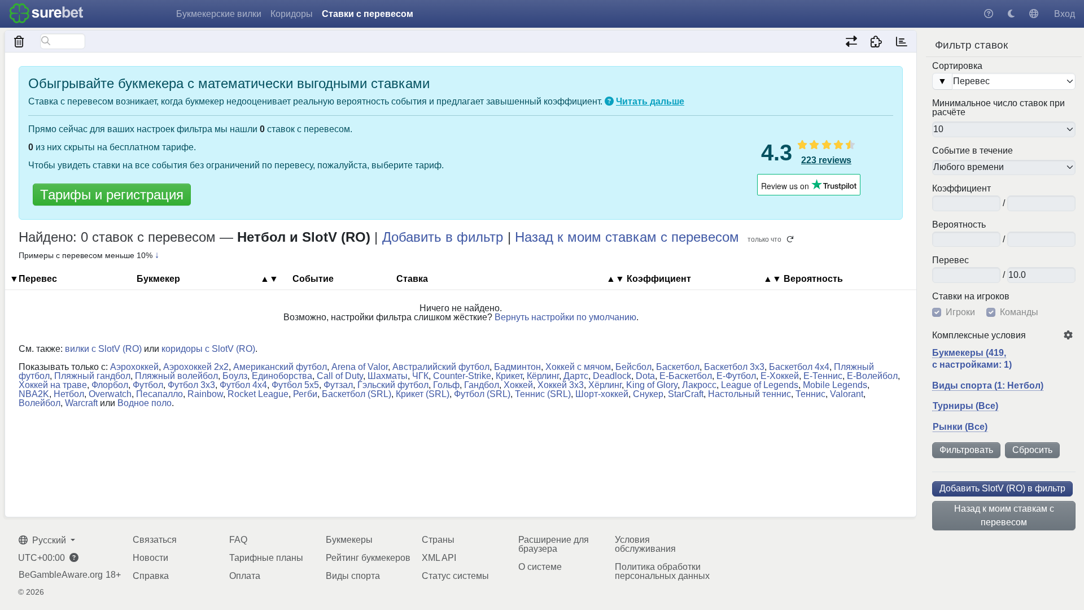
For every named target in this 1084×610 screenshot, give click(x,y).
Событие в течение (972, 150)
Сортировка (957, 66)
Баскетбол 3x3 (734, 367)
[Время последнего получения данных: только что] (901, 41)
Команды (1019, 312)
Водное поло (144, 403)
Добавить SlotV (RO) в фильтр (1002, 488)
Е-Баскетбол (685, 376)
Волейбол (39, 403)
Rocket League (258, 394)
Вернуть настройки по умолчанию (565, 317)
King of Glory (652, 385)
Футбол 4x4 (243, 385)
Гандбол (481, 385)
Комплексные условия (979, 335)
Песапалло (159, 394)
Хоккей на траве (53, 385)
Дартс (575, 376)
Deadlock (612, 376)
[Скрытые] (19, 41)
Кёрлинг (543, 376)
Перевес (950, 260)
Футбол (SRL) (482, 394)
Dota (645, 376)
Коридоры (291, 14)
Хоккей (518, 385)
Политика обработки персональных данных (662, 571)
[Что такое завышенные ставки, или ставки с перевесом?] (609, 101)
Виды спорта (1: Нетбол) (987, 385)
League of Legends (759, 385)
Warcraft (81, 403)
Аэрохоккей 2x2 (196, 367)
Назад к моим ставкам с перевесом (1004, 515)
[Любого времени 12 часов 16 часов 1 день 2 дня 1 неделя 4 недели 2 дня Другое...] (1004, 168)
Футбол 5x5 (295, 385)
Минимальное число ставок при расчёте (998, 108)
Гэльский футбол (393, 385)
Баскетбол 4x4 (799, 367)
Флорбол (109, 385)
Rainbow (205, 394)
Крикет (509, 376)
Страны (438, 539)
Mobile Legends (835, 385)
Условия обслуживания (645, 544)
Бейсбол (633, 367)
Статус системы (455, 576)
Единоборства (282, 376)
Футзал (338, 385)
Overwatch (110, 394)
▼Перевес (33, 279)
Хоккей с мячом (578, 367)
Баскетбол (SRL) (356, 394)
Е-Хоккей (779, 376)
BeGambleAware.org (61, 575)
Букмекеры (349, 539)
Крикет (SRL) (422, 394)
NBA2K (34, 394)
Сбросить (1032, 450)
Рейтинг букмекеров (368, 558)
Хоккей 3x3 (560, 385)
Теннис (810, 394)
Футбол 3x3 (191, 385)
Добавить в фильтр (442, 237)
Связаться (155, 539)
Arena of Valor (359, 367)
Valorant (846, 394)
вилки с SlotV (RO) (103, 349)
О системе (540, 567)
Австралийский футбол (440, 367)
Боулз (234, 376)
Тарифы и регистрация (111, 194)
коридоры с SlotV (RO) (208, 349)
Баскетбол (678, 367)
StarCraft (685, 394)
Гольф (446, 385)
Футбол (148, 385)
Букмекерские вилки (218, 14)
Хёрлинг (605, 385)
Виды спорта (353, 576)
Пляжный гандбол (92, 376)
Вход (1064, 14)
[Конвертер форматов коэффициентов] (851, 41)
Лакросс (699, 385)
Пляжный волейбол (176, 376)
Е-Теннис (822, 376)
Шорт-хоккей (601, 394)
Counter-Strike (462, 376)
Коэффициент (961, 188)
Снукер (648, 394)
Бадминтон (517, 367)
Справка (151, 576)
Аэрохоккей (134, 367)
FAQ (238, 539)
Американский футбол (280, 367)
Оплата (244, 576)
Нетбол (69, 394)
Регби (305, 394)
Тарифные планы (266, 558)
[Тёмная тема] (1011, 14)
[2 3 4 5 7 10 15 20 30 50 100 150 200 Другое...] (1004, 129)
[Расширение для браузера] (876, 41)
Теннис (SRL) (543, 394)
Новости (150, 558)
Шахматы (388, 376)
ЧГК (420, 376)
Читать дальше (650, 101)
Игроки (960, 312)
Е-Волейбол (872, 376)
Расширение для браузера (553, 544)
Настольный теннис (749, 394)
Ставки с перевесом (367, 14)
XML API (439, 558)
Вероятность (959, 224)
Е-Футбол (736, 376)
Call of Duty (340, 376)
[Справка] (989, 14)
